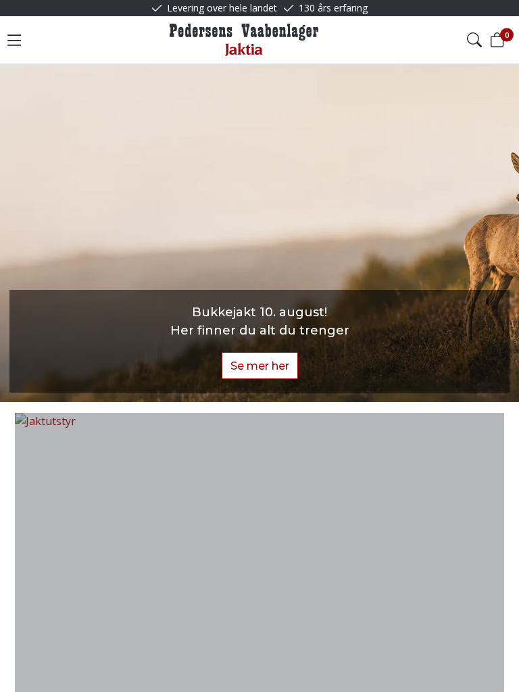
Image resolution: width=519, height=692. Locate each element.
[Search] (474, 40)
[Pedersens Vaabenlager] (244, 40)
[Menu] (14, 39)
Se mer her (259, 366)
